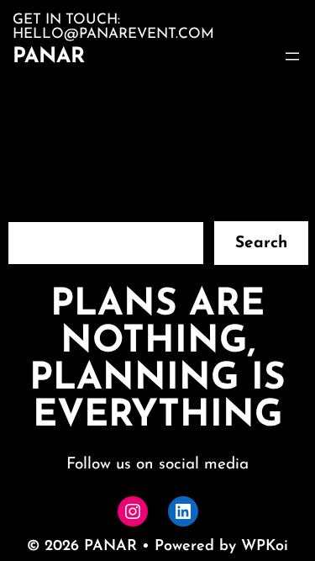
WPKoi (264, 546)
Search (261, 243)
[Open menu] (292, 56)
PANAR (49, 56)
